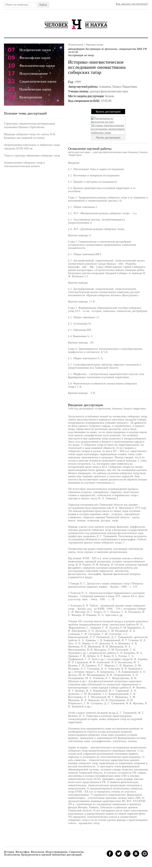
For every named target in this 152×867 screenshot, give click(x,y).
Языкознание (75, 44)
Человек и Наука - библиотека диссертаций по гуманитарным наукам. (76, 24)
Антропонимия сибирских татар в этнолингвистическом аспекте (24, 164)
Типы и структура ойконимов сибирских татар (32, 155)
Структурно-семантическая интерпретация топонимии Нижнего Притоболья (29, 125)
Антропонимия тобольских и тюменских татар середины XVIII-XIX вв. (32, 146)
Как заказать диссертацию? (132, 4)
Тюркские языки (94, 44)
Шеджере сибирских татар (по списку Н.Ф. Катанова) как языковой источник (30, 136)
